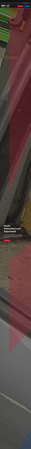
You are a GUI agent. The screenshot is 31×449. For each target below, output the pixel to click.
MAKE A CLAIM (6, 240)
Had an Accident (20, 6)
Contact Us (4, 2)
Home (2, 2)
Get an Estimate (27, 6)
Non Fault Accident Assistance (10, 228)
